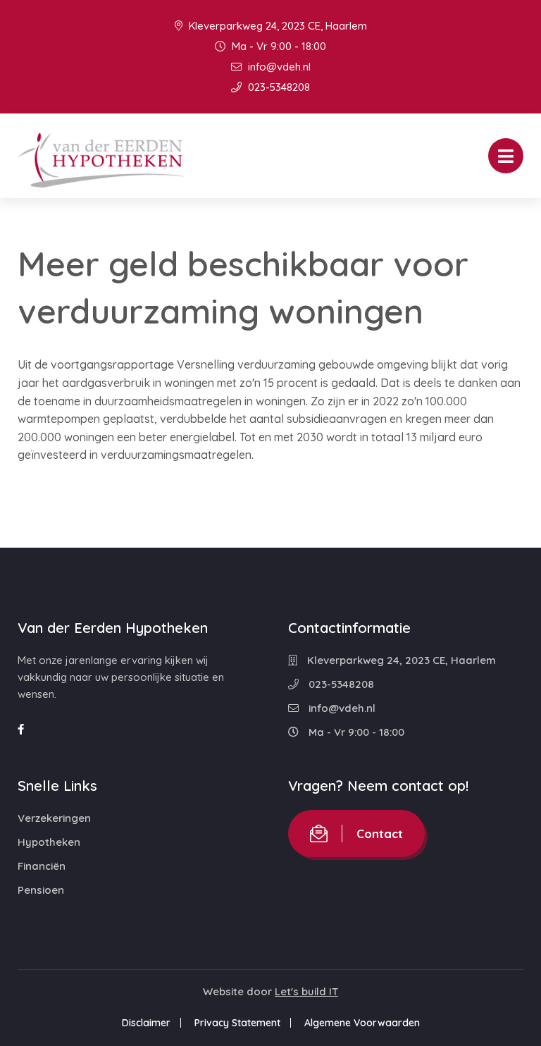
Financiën (42, 866)
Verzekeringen (54, 818)
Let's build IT (306, 991)
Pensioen (41, 890)
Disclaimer (146, 1022)
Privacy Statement (237, 1022)
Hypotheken (49, 842)
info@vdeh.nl (278, 66)
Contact (379, 833)
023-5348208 (277, 87)
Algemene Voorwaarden (362, 1022)
